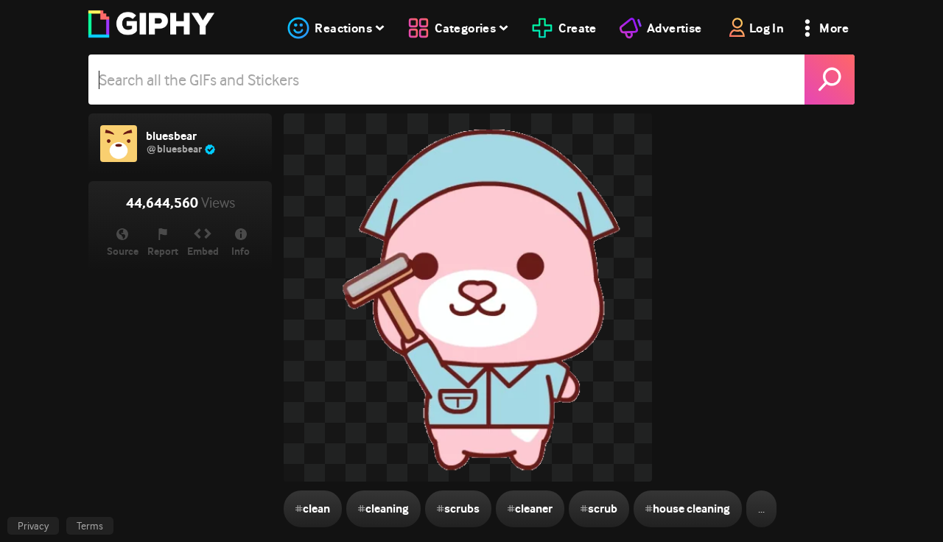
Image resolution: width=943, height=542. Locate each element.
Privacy (33, 526)
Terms (90, 526)
